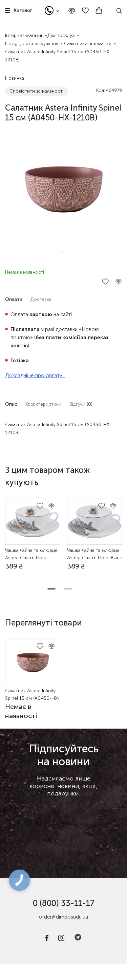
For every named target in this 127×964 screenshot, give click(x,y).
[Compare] (71, 11)
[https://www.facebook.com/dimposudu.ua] (46, 939)
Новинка (14, 78)
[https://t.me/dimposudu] (78, 939)
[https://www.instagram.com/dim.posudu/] (61, 939)
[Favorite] (85, 10)
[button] (51, 589)
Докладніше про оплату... (35, 375)
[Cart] (99, 10)
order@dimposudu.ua (63, 917)
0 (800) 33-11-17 (63, 903)
